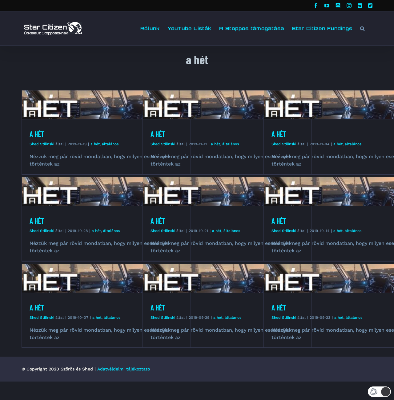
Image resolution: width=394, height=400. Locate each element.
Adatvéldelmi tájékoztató (123, 368)
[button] (362, 28)
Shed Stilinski (42, 144)
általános (110, 144)
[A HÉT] (106, 104)
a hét (95, 144)
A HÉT (37, 134)
